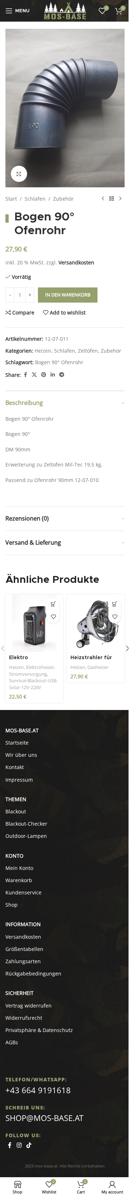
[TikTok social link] (29, 1145)
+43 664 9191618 (38, 1090)
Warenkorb (18, 880)
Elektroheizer (40, 667)
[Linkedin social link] (52, 375)
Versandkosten (76, 262)
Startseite (17, 742)
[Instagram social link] (19, 1145)
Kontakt (14, 767)
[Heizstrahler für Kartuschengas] (96, 623)
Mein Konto (19, 868)
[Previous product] (103, 199)
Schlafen (35, 198)
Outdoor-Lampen (26, 835)
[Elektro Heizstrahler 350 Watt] (34, 623)
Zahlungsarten (23, 961)
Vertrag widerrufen (28, 1005)
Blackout (15, 811)
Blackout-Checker (26, 823)
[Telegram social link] (61, 375)
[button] (53, 604)
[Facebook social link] (25, 375)
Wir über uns (21, 754)
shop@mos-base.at (44, 1117)
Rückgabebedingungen (33, 973)
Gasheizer (97, 667)
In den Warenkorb (67, 294)
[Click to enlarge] (19, 174)
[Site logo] (65, 10)
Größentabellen (24, 949)
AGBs (11, 1042)
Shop (11, 904)
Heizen (43, 350)
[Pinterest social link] (43, 375)
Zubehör (63, 198)
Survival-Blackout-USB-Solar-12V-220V (33, 684)
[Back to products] (111, 199)
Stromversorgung (28, 674)
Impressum (19, 779)
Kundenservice (23, 892)
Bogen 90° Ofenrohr (59, 362)
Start (11, 198)
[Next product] (120, 199)
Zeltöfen (88, 350)
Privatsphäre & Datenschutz (39, 1030)
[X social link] (34, 375)
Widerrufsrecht (23, 1017)
